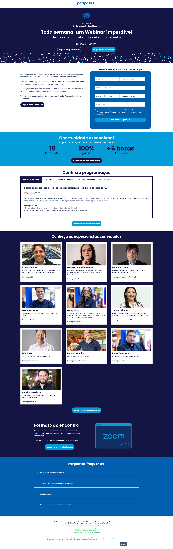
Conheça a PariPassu (74, 279)
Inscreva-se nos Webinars (86, 223)
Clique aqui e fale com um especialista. (86, 529)
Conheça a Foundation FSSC (122, 320)
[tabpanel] (86, 200)
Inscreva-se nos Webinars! (86, 160)
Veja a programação (69, 49)
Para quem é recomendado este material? (57, 483)
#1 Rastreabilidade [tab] (31, 179)
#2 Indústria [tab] (49, 179)
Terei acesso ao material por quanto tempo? (57, 505)
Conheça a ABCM (28, 277)
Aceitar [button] (123, 544)
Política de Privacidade (90, 539)
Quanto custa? (46, 494)
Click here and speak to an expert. (86, 530)
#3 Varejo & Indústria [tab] (65, 179)
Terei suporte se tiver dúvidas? (52, 472)
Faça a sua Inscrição (103, 49)
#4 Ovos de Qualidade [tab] (86, 179)
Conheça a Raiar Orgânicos (76, 361)
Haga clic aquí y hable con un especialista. (86, 532)
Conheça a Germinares (30, 361)
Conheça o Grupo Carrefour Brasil (124, 277)
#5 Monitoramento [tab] (106, 179)
